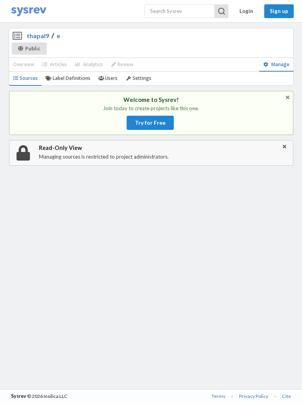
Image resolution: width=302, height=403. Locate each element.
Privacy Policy (253, 396)
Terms (218, 396)
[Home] (28, 11)
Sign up (279, 11)
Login (246, 11)
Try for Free (150, 122)
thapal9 (38, 35)
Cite (286, 396)
